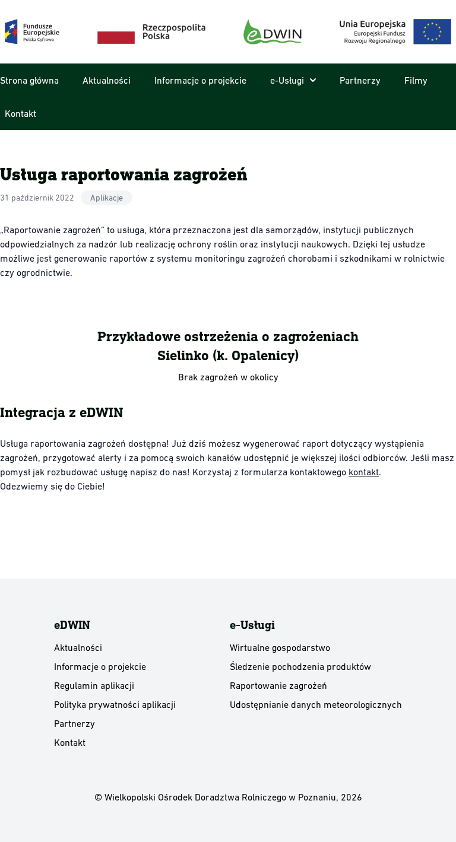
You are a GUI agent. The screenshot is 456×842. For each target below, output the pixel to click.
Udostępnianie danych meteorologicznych (316, 704)
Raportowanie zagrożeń (278, 685)
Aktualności (107, 80)
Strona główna (29, 80)
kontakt (364, 471)
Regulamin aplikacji (94, 685)
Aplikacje (106, 197)
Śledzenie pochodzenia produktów (300, 666)
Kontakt (20, 113)
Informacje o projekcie (200, 80)
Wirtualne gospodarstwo (280, 647)
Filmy (416, 80)
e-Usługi (287, 80)
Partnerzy (360, 80)
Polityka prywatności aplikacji (115, 704)
